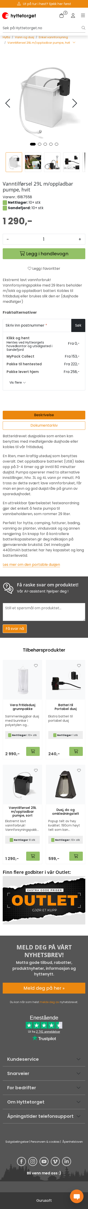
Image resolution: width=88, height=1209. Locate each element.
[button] (33, 144)
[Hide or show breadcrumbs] (74, 43)
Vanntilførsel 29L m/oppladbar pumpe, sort (22, 811)
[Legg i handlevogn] (33, 751)
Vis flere (16, 382)
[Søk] (83, 28)
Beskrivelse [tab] (44, 415)
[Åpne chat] (76, 1196)
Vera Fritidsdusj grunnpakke (22, 707)
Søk (78, 325)
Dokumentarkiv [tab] (44, 425)
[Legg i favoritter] (35, 666)
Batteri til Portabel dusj (65, 707)
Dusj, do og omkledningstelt (65, 812)
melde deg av (49, 1002)
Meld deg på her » (44, 988)
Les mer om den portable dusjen (31, 564)
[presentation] (8, 103)
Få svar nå (15, 628)
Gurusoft (44, 1200)
